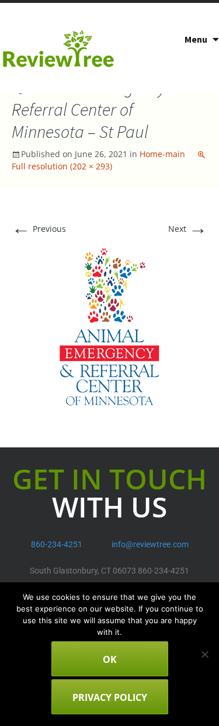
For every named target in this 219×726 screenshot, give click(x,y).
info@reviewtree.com (150, 544)
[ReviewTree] (58, 48)
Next (187, 228)
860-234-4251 (56, 544)
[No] (204, 654)
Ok (110, 659)
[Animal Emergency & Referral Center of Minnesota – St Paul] (110, 325)
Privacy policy (109, 697)
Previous (39, 228)
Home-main (162, 153)
